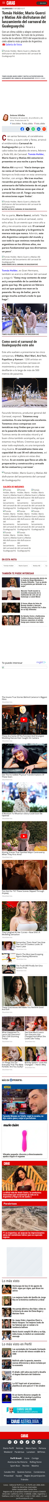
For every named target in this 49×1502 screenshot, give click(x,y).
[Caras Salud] (24, 1412)
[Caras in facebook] (15, 1442)
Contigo (35, 1458)
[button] (24, 65)
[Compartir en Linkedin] (38, 129)
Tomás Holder (36, 154)
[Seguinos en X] (21, 1442)
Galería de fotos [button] (13, 44)
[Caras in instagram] (9, 1442)
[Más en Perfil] (16, 1080)
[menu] (3, 3)
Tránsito (24, 1479)
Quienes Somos (24, 1472)
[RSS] (33, 1442)
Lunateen (31, 1452)
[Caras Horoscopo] (24, 1423)
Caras (26, 1458)
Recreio (25, 1465)
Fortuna (42, 1448)
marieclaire (24, 1125)
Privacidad (8, 1475)
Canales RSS (9, 1472)
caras (24, 1164)
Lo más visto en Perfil (17, 1344)
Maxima (35, 1465)
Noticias (19, 1448)
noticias (24, 1087)
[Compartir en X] (27, 129)
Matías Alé (36, 566)
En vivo (43, 3)
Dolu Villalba (16, 123)
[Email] (44, 129)
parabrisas (24, 1204)
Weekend (8, 1452)
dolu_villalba (28, 123)
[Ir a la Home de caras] (11, 4)
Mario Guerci (23, 566)
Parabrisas (19, 1452)
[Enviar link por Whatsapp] (33, 129)
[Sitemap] (39, 1442)
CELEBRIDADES (7, 9)
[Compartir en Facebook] (22, 129)
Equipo (19, 1475)
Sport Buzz (15, 1465)
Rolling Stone (36, 1462)
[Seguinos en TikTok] (27, 1442)
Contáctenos (39, 1472)
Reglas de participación (34, 1475)
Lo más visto (11, 1281)
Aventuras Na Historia (17, 1462)
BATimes (41, 1452)
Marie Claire (31, 1448)
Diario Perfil (8, 1448)
